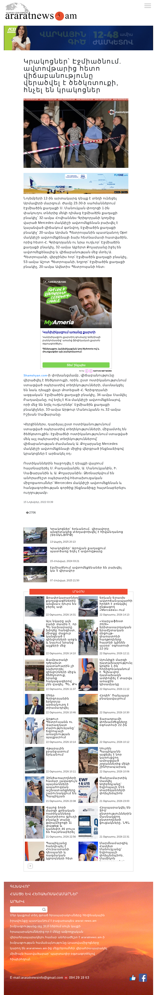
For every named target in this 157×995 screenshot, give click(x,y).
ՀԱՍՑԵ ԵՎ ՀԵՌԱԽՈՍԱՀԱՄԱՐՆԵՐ (44, 894)
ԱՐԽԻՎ (17, 901)
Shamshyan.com (35, 375)
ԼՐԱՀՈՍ (78, 591)
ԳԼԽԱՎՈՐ (20, 886)
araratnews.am (91, 937)
